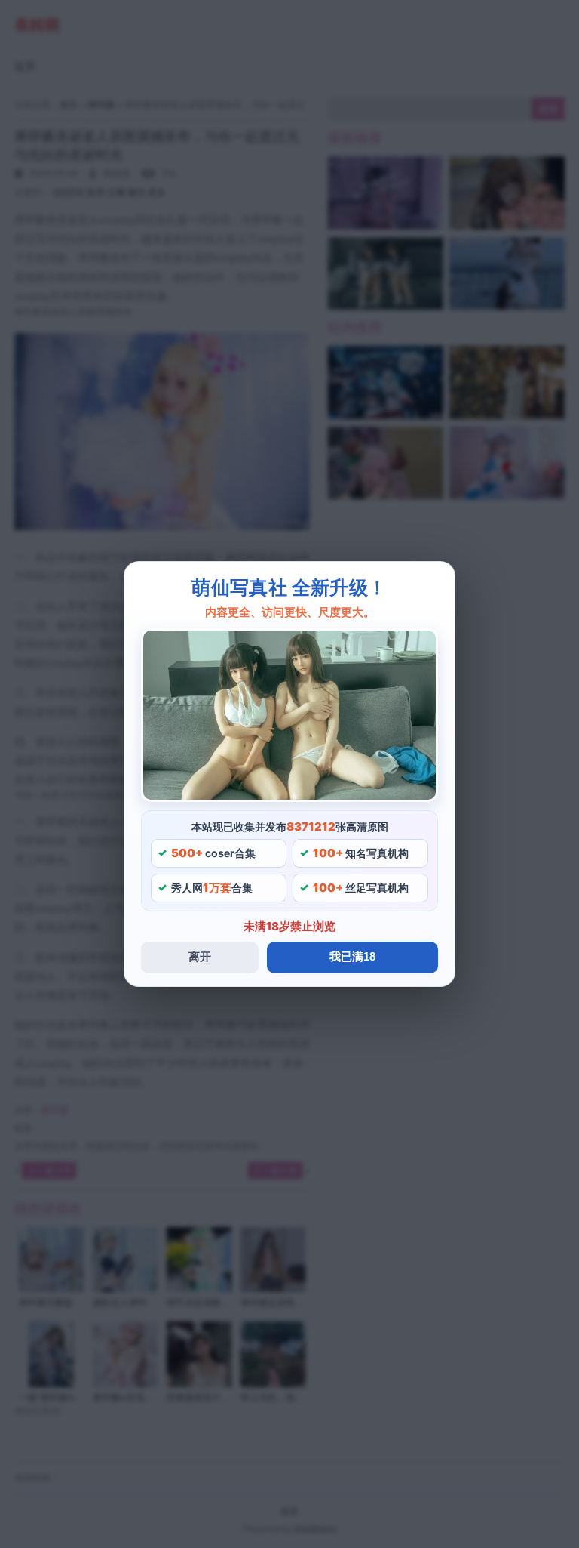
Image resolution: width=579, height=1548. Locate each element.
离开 (199, 956)
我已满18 (352, 956)
